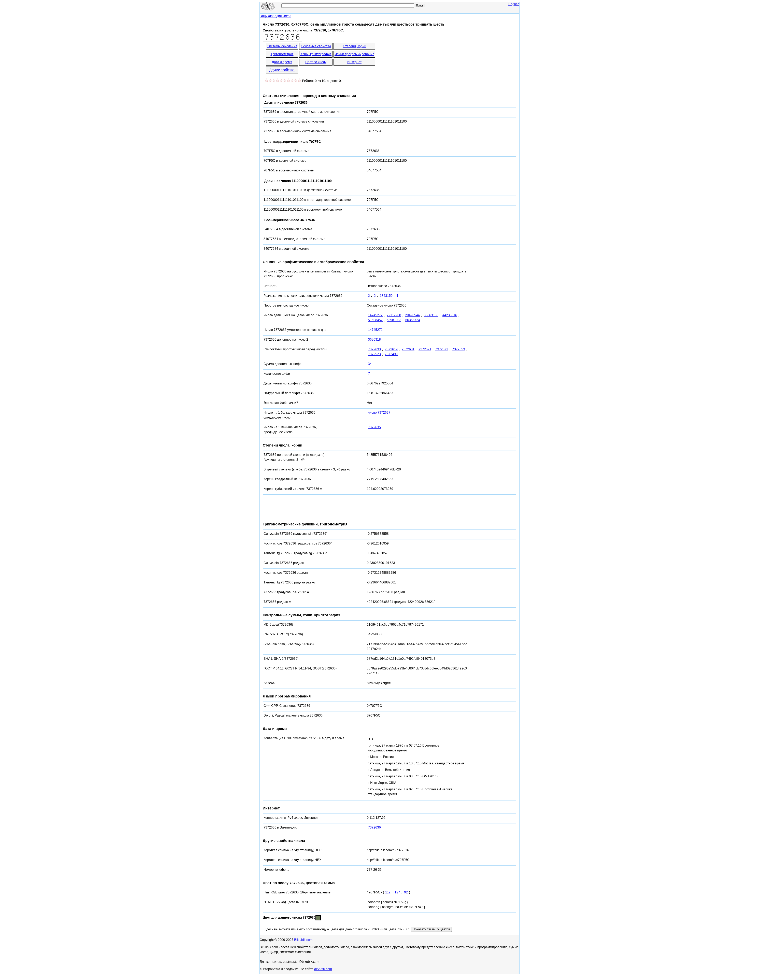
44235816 (449, 315)
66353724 (412, 320)
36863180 (431, 315)
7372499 (391, 354)
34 (370, 364)
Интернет (354, 62)
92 (406, 892)
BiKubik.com (303, 940)
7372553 (458, 349)
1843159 (386, 295)
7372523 (374, 354)
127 (397, 892)
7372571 (441, 349)
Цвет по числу (315, 62)
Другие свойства (282, 70)
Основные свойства (316, 46)
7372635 (374, 427)
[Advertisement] (412, 58)
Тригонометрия (282, 54)
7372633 (374, 349)
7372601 (408, 349)
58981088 (394, 320)
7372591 (425, 349)
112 (388, 892)
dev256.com (323, 969)
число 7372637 (379, 412)
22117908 (394, 315)
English (513, 4)
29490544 (412, 315)
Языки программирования (354, 54)
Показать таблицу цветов (431, 929)
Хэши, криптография (315, 54)
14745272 (375, 315)
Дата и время (282, 62)
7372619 (391, 349)
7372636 (374, 827)
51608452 (375, 320)
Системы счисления (282, 46)
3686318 (374, 339)
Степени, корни (354, 46)
